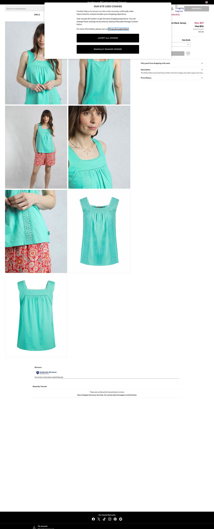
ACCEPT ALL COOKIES (108, 38)
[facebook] (93, 519)
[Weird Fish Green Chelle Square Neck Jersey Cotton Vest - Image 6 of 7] (99, 231)
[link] (172, 8)
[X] (99, 519)
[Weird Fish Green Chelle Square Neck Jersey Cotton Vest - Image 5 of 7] (36, 231)
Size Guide (186, 40)
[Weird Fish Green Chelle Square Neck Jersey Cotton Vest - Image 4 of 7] (99, 147)
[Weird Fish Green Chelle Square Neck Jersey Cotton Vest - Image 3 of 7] (36, 147)
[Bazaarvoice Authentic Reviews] (46, 373)
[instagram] (109, 519)
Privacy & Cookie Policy (118, 29)
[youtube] (120, 519)
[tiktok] (104, 519)
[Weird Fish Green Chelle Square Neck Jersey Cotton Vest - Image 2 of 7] (99, 62)
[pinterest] (115, 519)
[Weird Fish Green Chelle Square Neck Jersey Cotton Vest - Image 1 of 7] (36, 62)
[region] (107, 30)
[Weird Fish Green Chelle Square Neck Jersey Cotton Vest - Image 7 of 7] (36, 315)
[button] (172, 69)
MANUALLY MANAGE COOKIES (108, 49)
